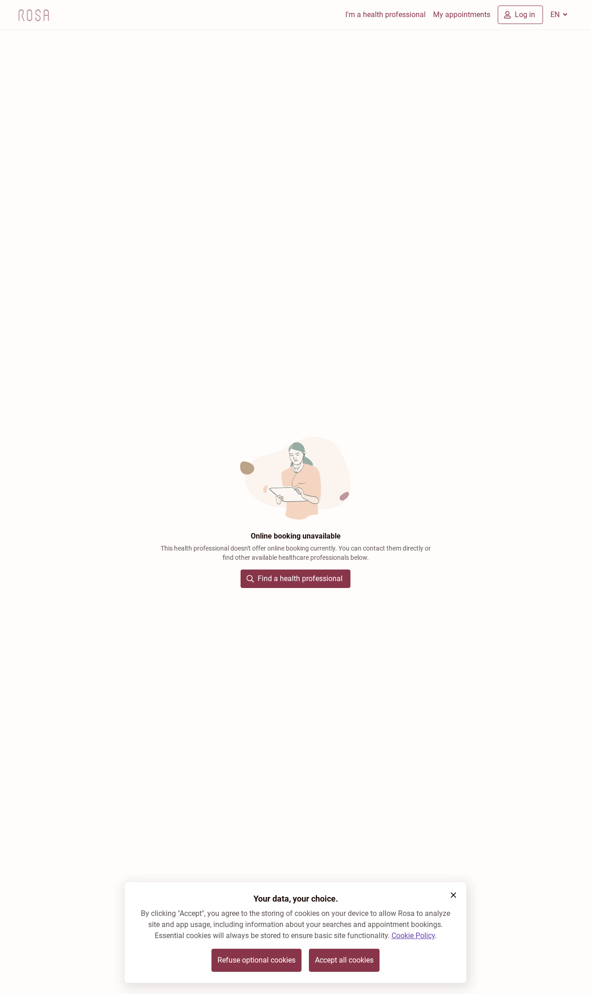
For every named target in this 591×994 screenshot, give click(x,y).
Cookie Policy (413, 935)
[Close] (453, 895)
